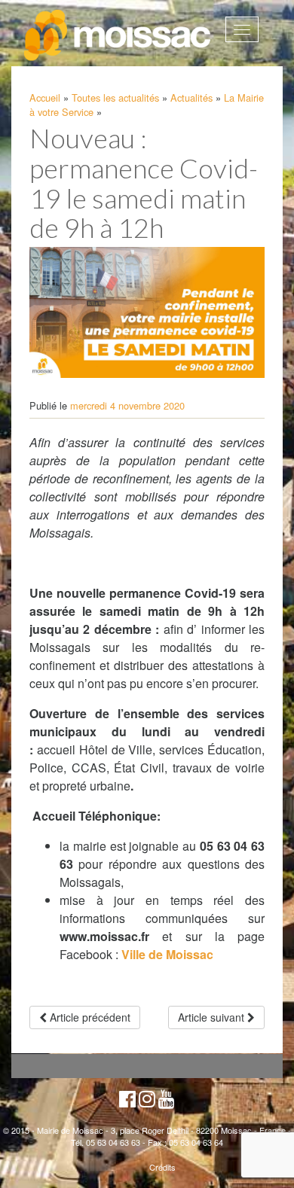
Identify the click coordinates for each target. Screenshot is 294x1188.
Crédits (162, 1167)
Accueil (44, 97)
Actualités (191, 97)
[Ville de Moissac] (118, 35)
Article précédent (88, 1017)
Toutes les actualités (115, 97)
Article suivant (212, 1017)
